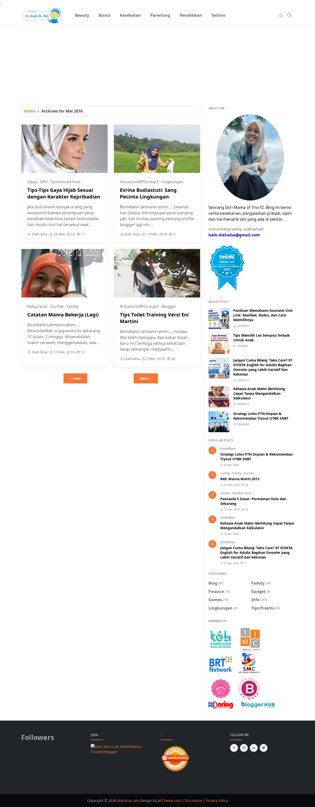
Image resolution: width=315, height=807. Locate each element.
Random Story (242, 493)
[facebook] (234, 748)
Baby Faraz (37, 306)
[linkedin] (254, 748)
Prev (77, 378)
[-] (263, 15)
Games (225, 493)
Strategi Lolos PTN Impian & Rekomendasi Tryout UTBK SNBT (260, 416)
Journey (248, 473)
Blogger (168, 306)
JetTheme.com (169, 800)
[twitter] (264, 748)
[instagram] (244, 748)
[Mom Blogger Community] (220, 688)
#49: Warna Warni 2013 (239, 479)
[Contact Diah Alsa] (250, 157)
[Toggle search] (289, 15)
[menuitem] (82, 15)
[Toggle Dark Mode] (281, 15)
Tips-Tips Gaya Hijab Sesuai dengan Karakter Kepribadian (63, 193)
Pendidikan (227, 448)
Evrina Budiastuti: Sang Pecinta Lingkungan (148, 193)
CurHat (57, 306)
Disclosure (193, 800)
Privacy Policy (217, 800)
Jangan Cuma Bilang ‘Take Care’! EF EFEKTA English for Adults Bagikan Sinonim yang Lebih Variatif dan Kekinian (262, 367)
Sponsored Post (65, 181)
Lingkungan (172, 181)
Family (73, 306)
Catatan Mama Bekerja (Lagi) (63, 314)
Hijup (32, 181)
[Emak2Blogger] (220, 639)
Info (44, 181)
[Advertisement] (157, 59)
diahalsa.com (128, 800)
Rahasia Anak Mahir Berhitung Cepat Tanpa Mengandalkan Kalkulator (259, 393)
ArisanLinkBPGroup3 (139, 181)
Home (29, 111)
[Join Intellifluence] (123, 748)
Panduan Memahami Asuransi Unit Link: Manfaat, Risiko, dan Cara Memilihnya (263, 315)
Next (144, 378)
